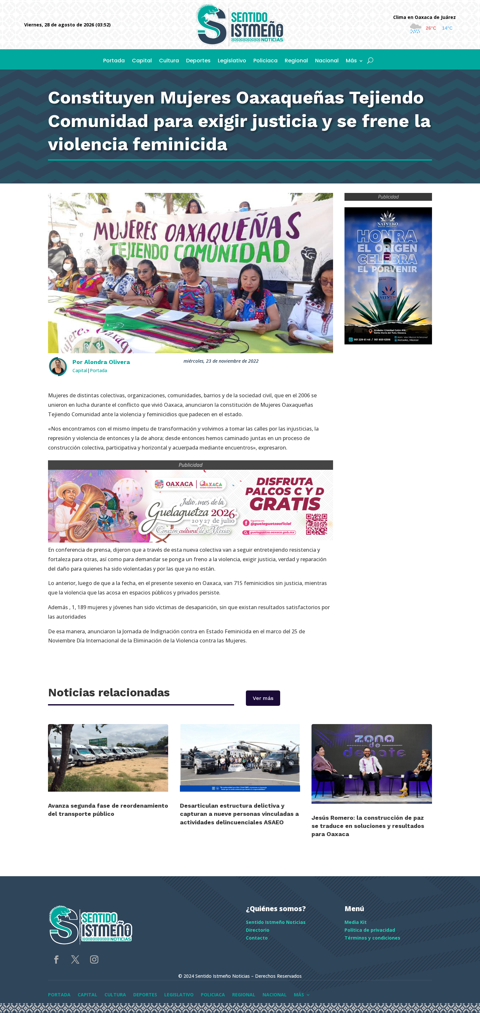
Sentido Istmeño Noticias (276, 922)
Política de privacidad (369, 930)
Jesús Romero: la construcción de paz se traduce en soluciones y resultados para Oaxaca (368, 825)
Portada (114, 61)
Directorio (257, 930)
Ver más (263, 698)
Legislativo (232, 61)
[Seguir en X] (75, 960)
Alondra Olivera (107, 361)
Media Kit (355, 922)
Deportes (198, 61)
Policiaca (265, 61)
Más (351, 61)
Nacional (327, 61)
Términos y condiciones (372, 938)
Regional (296, 61)
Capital (142, 61)
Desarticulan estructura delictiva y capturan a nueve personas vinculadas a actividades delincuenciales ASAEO (239, 813)
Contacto (257, 938)
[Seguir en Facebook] (56, 960)
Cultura (169, 61)
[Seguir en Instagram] (94, 960)
